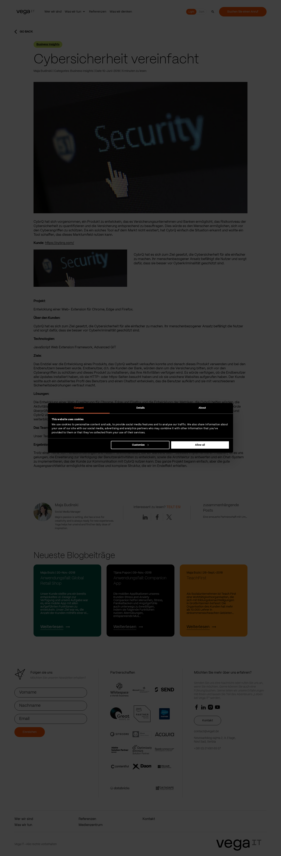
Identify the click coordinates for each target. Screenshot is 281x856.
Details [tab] (140, 408)
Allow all (200, 445)
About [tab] (202, 408)
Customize (138, 445)
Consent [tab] (79, 408)
